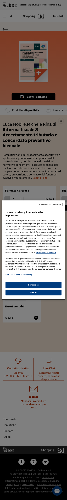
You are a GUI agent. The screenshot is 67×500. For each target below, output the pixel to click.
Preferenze (33, 285)
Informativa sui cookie (46, 252)
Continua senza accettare (50, 205)
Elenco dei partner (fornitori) (18, 275)
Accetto (33, 292)
